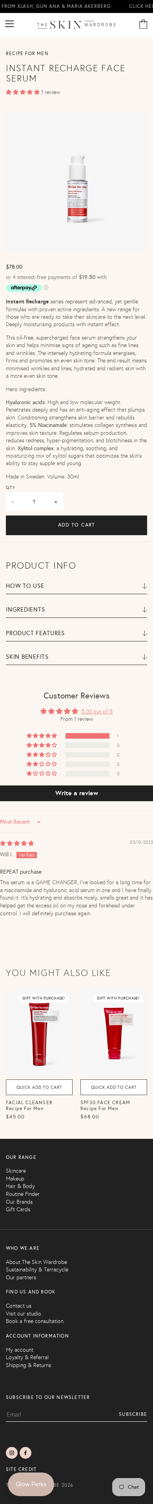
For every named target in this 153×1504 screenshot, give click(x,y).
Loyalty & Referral (27, 1357)
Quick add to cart (39, 1087)
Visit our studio (23, 1313)
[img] (17, 843)
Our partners (21, 1277)
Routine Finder (23, 1194)
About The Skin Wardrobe (36, 1262)
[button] (23, 92)
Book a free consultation (35, 1321)
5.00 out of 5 (97, 711)
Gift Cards (18, 1209)
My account (19, 1350)
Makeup (15, 1178)
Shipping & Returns (28, 1365)
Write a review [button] (76, 793)
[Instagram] (12, 1453)
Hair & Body (20, 1186)
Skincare (16, 1171)
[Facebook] (25, 1453)
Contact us (18, 1306)
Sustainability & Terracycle (37, 1269)
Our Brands (19, 1202)
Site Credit (21, 1469)
